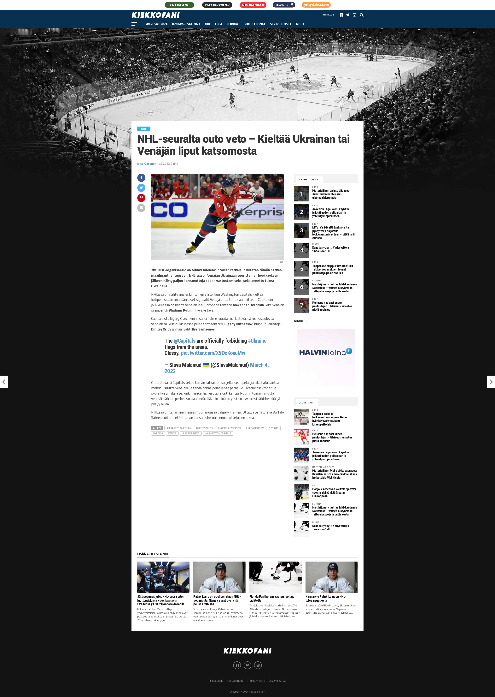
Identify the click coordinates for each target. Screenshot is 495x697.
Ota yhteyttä (277, 680)
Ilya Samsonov (255, 428)
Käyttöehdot (235, 680)
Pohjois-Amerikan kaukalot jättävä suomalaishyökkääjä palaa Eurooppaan (334, 492)
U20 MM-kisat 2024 (186, 24)
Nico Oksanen (146, 163)
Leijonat (233, 24)
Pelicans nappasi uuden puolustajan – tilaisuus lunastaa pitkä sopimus (332, 306)
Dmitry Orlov (204, 428)
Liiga (218, 24)
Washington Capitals (218, 433)
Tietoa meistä (256, 680)
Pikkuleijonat (254, 24)
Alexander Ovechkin (178, 428)
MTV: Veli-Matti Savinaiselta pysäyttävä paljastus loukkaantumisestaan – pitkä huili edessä (333, 233)
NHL (208, 24)
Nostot (273, 428)
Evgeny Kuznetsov (229, 428)
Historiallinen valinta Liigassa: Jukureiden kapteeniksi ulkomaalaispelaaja (331, 194)
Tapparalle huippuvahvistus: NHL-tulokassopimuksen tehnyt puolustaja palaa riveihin (333, 269)
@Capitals (184, 340)
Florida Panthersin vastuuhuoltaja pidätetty (271, 598)
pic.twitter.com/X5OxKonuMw (213, 353)
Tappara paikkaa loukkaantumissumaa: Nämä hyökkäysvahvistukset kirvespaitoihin (329, 419)
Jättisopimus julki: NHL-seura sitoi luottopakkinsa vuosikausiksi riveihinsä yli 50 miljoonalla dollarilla (160, 600)
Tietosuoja (216, 680)
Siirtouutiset (280, 24)
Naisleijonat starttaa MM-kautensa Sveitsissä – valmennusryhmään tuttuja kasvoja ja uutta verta (334, 288)
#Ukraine (257, 340)
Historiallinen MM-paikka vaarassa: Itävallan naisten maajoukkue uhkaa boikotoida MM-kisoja (334, 474)
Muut (300, 24)
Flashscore (328, 14)
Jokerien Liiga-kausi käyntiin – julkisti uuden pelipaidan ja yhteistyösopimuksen (331, 212)
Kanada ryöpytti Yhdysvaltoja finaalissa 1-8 (330, 249)
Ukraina (158, 433)
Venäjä (172, 433)
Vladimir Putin (191, 433)
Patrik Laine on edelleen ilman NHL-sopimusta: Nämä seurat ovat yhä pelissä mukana (217, 600)
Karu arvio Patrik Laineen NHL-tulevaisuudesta (326, 598)
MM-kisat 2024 (156, 24)
